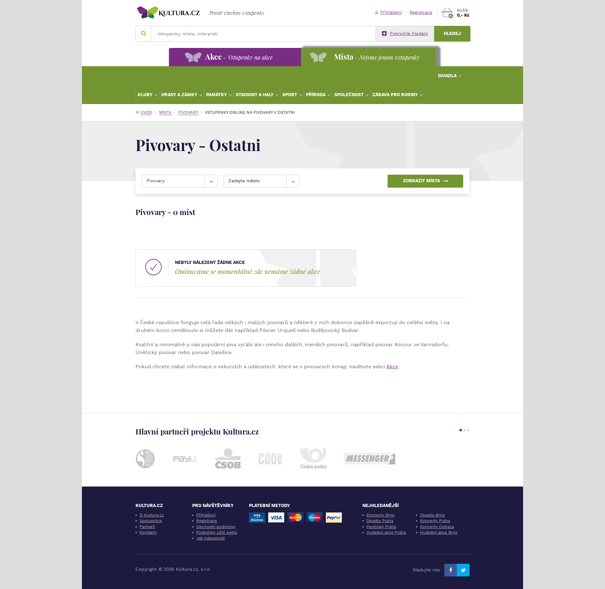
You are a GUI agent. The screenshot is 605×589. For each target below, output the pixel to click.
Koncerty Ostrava (437, 526)
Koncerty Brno (380, 515)
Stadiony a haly (255, 94)
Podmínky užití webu (216, 532)
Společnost (349, 94)
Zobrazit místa (421, 181)
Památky (217, 94)
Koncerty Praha (435, 520)
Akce (392, 367)
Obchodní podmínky (216, 526)
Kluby (146, 94)
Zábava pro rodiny (395, 94)
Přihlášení (391, 12)
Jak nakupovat (210, 538)
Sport (290, 94)
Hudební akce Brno (439, 532)
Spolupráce (151, 520)
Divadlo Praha (379, 520)
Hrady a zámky (180, 94)
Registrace (421, 12)
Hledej (452, 33)
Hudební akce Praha (386, 532)
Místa (165, 112)
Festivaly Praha (381, 526)
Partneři (147, 526)
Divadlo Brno (432, 515)
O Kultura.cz (152, 515)
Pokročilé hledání (409, 33)
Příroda (316, 94)
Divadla (448, 75)
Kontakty (148, 532)
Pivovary (188, 112)
